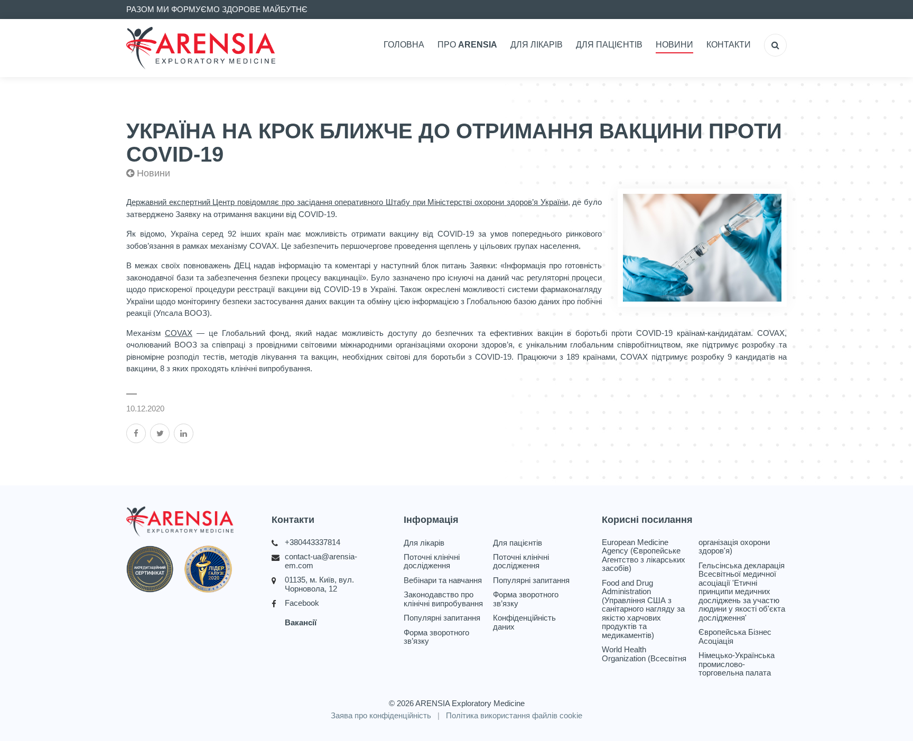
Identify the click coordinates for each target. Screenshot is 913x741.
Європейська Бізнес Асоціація (734, 636)
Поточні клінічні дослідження (432, 561)
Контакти (728, 44)
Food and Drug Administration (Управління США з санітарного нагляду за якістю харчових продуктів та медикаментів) (643, 609)
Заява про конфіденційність (381, 715)
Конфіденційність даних (524, 622)
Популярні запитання (442, 618)
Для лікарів (536, 44)
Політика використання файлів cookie (514, 715)
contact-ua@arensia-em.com (321, 561)
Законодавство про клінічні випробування (443, 599)
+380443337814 (312, 542)
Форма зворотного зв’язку (436, 637)
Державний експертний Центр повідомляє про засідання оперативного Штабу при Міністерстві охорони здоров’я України (347, 202)
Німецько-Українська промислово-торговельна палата (736, 664)
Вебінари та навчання (443, 580)
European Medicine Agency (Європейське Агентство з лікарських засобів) (643, 555)
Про (467, 44)
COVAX (178, 333)
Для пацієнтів (609, 44)
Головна (404, 44)
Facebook (302, 603)
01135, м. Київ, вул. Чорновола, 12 (319, 584)
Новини (674, 44)
